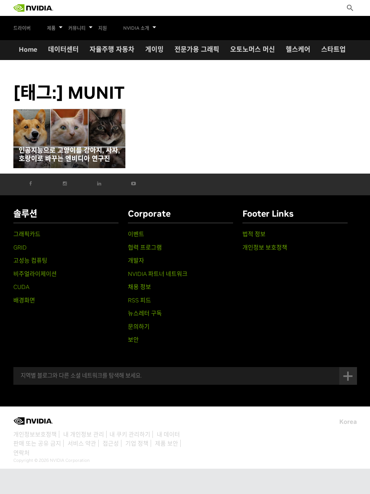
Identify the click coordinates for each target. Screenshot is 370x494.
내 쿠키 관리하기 (129, 434)
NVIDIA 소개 (136, 28)
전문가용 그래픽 (197, 49)
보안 (133, 339)
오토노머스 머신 (252, 49)
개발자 (136, 260)
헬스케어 (298, 49)
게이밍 (154, 49)
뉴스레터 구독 (145, 313)
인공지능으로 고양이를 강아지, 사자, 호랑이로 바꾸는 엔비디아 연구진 (69, 154)
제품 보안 (166, 443)
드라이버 (22, 28)
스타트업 (333, 49)
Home (28, 49)
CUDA (21, 286)
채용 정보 (139, 286)
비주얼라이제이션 (35, 273)
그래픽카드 (26, 234)
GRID (20, 247)
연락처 (21, 452)
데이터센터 (63, 49)
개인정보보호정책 (35, 434)
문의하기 (139, 326)
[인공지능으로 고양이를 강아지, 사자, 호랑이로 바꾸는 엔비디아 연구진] (69, 138)
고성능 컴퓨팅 (30, 260)
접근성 (111, 443)
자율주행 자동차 (112, 49)
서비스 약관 (82, 443)
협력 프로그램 (145, 247)
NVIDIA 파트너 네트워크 (158, 273)
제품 (51, 28)
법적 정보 (254, 234)
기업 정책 (137, 443)
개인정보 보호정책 (264, 247)
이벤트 (136, 234)
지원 (102, 28)
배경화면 (24, 300)
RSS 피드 (139, 300)
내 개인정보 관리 (83, 434)
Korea (348, 422)
